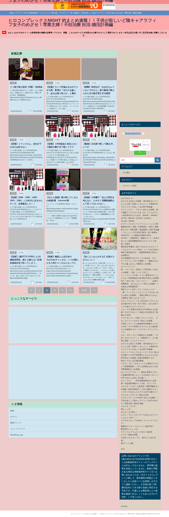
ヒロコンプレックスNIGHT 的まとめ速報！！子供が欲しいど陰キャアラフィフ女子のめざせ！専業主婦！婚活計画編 (140, 400)
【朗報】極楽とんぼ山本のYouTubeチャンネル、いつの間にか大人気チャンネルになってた (62, 259)
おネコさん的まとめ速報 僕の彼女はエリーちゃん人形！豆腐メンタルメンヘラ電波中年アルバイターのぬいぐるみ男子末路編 (139, 204)
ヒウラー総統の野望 (129, 435)
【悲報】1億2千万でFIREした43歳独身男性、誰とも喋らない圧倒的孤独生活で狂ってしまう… (26, 259)
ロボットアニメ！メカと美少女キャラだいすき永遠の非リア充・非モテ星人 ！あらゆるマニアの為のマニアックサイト (139, 303)
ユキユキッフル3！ (129, 406)
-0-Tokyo (57, 82)
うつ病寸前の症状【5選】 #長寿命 (26, 87)
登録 (12, 411)
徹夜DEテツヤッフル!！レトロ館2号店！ (138, 426)
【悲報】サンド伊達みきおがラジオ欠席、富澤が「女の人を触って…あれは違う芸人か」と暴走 (62, 90)
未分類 (13, 82)
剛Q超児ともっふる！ (130, 429)
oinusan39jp (37, 111)
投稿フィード (15, 423)
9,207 (84, 290)
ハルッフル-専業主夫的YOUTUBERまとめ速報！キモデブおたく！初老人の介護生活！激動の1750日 (139, 312)
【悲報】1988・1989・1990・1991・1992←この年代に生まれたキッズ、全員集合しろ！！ (26, 200)
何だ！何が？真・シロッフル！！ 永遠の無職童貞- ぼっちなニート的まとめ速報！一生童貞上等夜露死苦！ (140, 284)
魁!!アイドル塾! (127, 443)
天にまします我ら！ (129, 412)
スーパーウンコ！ (128, 266)
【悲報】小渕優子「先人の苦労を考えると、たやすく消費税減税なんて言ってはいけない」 (98, 200)
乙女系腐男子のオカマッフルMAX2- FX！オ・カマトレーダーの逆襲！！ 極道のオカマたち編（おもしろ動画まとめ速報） (139, 261)
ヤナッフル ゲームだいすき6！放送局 (136, 432)
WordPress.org (16, 435)
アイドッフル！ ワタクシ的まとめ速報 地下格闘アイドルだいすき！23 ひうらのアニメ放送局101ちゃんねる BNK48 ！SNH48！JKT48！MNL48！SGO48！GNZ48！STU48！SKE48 (140, 215)
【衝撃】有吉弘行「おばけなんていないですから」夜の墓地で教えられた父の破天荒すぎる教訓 (98, 90)
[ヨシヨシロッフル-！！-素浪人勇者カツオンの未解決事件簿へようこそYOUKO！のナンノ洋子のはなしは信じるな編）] (140, 375)
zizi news (75, 111)
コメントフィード (17, 429)
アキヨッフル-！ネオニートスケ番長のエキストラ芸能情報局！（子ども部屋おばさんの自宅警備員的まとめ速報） (140, 366)
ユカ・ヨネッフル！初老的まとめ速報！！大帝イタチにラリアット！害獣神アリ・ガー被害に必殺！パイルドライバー (139, 338)
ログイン (14, 417)
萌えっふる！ (126, 409)
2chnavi (124, 506)
